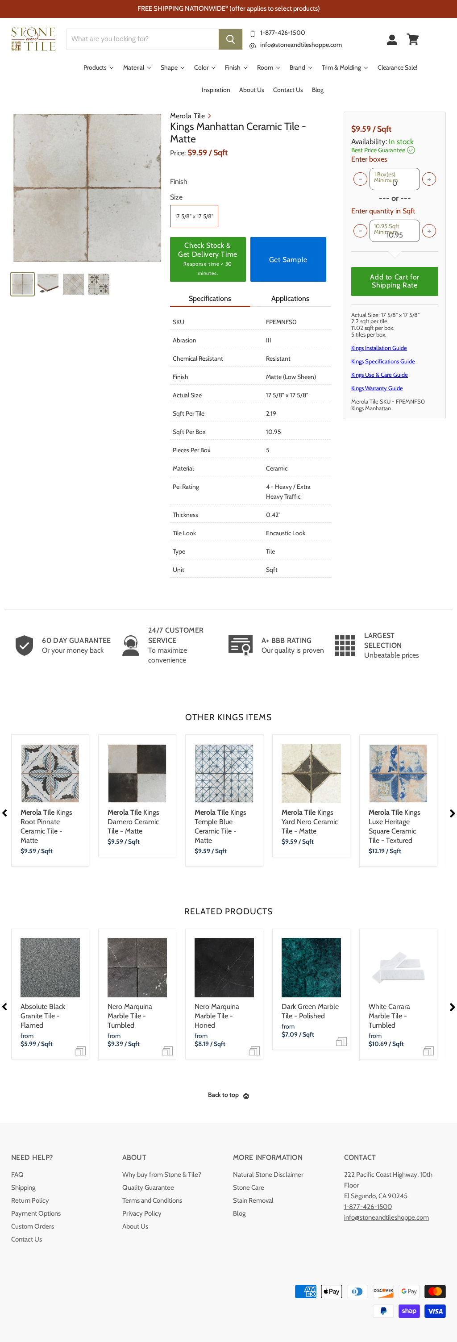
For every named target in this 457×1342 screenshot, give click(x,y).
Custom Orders (32, 1226)
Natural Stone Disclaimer (268, 1175)
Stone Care (248, 1188)
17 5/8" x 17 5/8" (194, 216)
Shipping (23, 1188)
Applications (290, 298)
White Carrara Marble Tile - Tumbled (389, 1015)
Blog (239, 1213)
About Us (135, 1226)
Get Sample (288, 259)
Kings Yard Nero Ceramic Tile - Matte (310, 821)
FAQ (17, 1175)
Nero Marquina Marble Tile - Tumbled (130, 1015)
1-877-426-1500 (282, 33)
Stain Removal (253, 1200)
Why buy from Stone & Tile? (161, 1175)
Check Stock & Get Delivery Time (207, 258)
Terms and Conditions (152, 1200)
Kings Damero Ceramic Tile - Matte (133, 821)
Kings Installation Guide (379, 347)
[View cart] (413, 39)
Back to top (223, 1094)
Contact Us (26, 1239)
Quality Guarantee (148, 1188)
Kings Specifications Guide (383, 361)
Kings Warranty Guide (377, 388)
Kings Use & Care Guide (379, 374)
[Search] (230, 39)
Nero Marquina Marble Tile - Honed (217, 1015)
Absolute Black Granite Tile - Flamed (43, 1015)
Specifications (210, 298)
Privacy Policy (142, 1213)
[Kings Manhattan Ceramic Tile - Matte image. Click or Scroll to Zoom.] (87, 188)
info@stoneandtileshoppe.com (301, 45)
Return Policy (30, 1200)
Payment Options (36, 1213)
